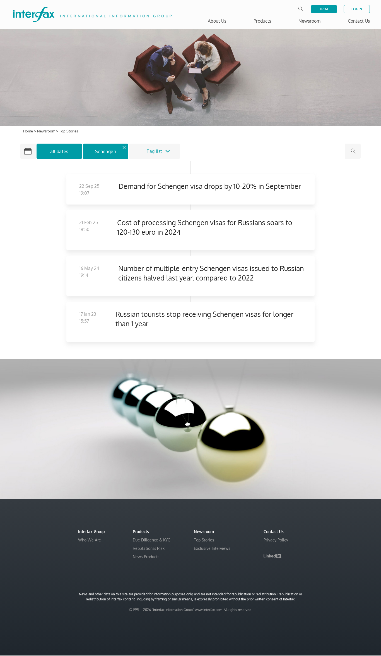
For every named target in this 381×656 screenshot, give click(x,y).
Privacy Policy (276, 540)
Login (356, 9)
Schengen (105, 151)
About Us (217, 21)
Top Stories (204, 540)
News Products (146, 556)
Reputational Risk (149, 548)
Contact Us (359, 21)
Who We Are (89, 540)
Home (28, 131)
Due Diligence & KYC (151, 540)
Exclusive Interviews (212, 548)
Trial (324, 9)
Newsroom (46, 131)
